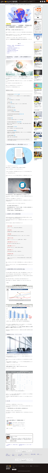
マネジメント (26, 454)
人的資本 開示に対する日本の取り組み (12, 50)
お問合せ (14, 467)
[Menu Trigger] (47, 1)
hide (20, 43)
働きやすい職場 (8, 455)
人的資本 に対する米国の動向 (11, 49)
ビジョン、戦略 (20, 454)
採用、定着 (19, 455)
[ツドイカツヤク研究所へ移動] (5, 4)
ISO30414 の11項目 (11, 46)
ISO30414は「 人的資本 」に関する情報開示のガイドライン (15, 45)
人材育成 (38, 454)
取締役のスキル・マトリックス (11, 51)
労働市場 (13, 455)
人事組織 (7, 454)
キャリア (13, 454)
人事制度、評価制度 (33, 454)
